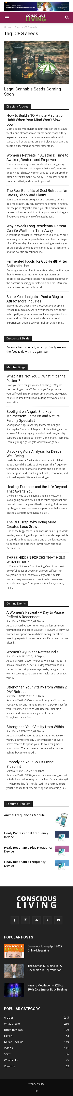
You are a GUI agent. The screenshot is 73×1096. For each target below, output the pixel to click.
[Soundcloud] (36, 920)
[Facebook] (15, 920)
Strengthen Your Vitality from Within (35, 727)
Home (7, 27)
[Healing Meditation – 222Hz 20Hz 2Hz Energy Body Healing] (14, 990)
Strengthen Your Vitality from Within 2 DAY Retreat (36, 689)
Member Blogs (15, 367)
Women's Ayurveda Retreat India (32, 652)
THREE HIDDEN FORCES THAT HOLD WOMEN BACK (35, 559)
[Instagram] (25, 920)
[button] (6, 17)
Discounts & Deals (17, 338)
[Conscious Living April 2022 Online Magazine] (14, 951)
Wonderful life (36, 1084)
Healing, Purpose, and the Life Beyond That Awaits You (36, 489)
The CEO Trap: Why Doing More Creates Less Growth (31, 524)
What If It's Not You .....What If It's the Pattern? (35, 378)
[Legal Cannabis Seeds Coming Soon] (36, 62)
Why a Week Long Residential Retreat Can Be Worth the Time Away (36, 228)
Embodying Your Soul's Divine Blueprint (30, 764)
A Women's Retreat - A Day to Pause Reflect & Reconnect (35, 614)
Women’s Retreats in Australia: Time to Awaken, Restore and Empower (37, 157)
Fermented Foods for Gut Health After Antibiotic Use (36, 263)
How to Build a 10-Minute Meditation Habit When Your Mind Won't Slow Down (35, 119)
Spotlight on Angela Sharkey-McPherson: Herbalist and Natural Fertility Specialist (33, 416)
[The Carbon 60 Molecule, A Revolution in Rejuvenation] (14, 971)
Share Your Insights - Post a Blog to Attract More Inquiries (34, 299)
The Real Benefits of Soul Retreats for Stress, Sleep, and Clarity (36, 192)
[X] (47, 920)
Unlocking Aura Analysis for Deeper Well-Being (34, 453)
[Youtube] (58, 920)
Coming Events (16, 603)
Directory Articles (17, 106)
